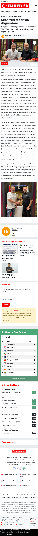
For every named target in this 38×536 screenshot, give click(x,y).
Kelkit (15, 11)
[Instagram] (20, 468)
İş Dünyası (15, 497)
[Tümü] (35, 442)
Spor (3, 497)
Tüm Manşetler (26, 481)
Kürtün (27, 11)
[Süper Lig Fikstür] (35, 385)
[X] (17, 468)
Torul (33, 495)
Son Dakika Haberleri (9, 485)
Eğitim (8, 497)
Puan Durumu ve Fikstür (10, 481)
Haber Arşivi (25, 485)
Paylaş (5, 63)
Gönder (5, 304)
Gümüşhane (6, 11)
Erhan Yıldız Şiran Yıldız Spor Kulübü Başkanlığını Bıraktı (28, 254)
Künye (21, 524)
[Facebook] (14, 468)
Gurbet (33, 497)
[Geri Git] (4, 1)
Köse (21, 11)
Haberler (4, 16)
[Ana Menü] (36, 6)
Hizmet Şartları (8, 524)
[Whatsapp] (24, 468)
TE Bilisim (15, 230)
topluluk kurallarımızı (18, 311)
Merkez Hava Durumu (10, 474)
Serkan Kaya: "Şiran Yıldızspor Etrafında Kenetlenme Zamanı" (8, 276)
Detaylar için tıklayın (19, 378)
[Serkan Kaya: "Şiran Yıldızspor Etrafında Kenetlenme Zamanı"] (10, 268)
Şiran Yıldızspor (15, 16)
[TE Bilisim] (6, 231)
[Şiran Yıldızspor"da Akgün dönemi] (19, 50)
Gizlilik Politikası (9, 522)
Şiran (34, 11)
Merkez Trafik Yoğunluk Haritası (28, 475)
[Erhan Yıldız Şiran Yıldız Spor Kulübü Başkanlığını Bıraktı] (28, 248)
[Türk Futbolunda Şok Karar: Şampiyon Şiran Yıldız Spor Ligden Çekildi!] (10, 249)
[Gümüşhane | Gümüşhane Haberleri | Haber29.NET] (15, 6)
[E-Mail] (13, 234)
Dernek (21, 497)
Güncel (27, 497)
